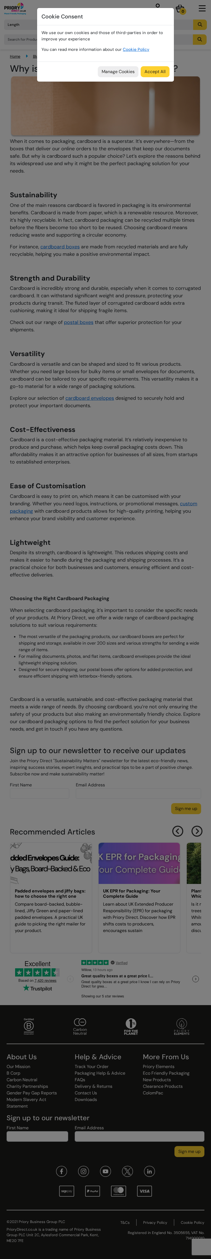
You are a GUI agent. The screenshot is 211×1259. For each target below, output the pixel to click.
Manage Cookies (118, 71)
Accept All (155, 71)
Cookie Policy (136, 49)
